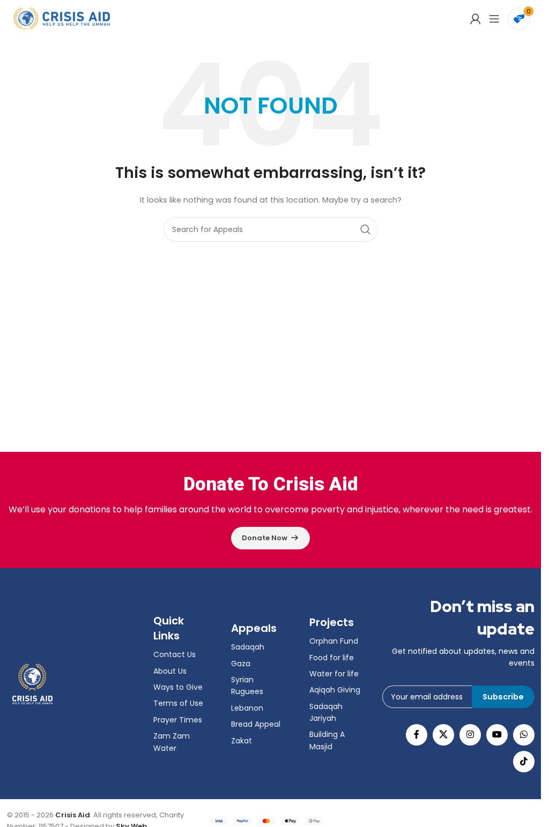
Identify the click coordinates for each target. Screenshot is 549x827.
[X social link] (443, 735)
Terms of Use (178, 703)
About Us (170, 671)
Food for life (331, 657)
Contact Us (174, 654)
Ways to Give (178, 687)
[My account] (476, 18)
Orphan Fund (333, 641)
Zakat (241, 740)
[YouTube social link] (497, 735)
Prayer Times (177, 719)
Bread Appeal (255, 724)
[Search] (365, 229)
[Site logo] (61, 18)
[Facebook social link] (416, 735)
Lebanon (247, 708)
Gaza (240, 663)
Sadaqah (247, 647)
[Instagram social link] (470, 735)
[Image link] (32, 683)
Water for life (334, 673)
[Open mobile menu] (494, 18)
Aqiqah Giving (334, 689)
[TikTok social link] (524, 761)
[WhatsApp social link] (524, 735)
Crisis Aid (72, 815)
